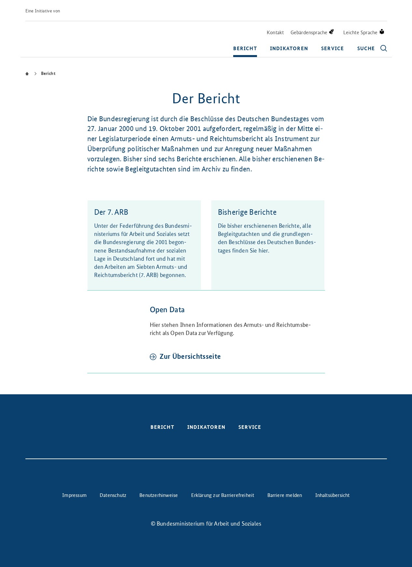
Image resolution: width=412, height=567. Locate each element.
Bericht (245, 48)
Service (332, 48)
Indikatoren (289, 48)
